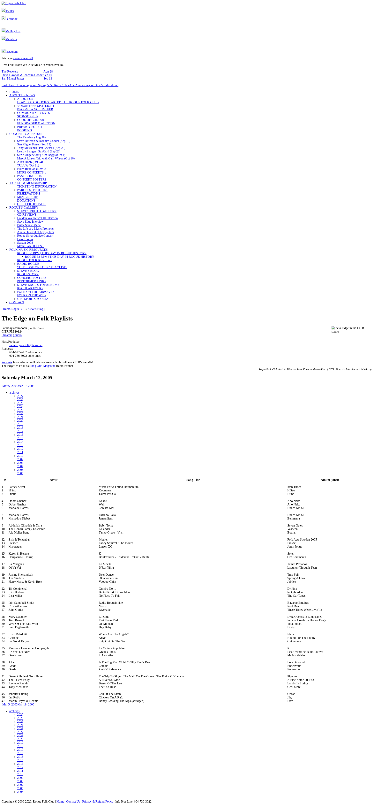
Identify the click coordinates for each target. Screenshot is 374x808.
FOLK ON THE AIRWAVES (35, 291)
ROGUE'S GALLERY (23, 207)
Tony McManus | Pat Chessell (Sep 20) (41, 148)
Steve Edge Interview (30, 221)
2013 (20, 445)
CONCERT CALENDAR (25, 133)
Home (60, 801)
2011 (20, 452)
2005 (20, 473)
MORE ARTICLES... (30, 246)
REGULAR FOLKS (30, 288)
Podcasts (7, 362)
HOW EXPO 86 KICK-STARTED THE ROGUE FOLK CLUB (58, 102)
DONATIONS (26, 200)
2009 (20, 459)
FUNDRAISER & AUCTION (36, 123)
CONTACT (16, 302)
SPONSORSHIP (27, 116)
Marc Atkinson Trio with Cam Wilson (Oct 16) (46, 158)
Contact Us (73, 801)
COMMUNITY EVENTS (33, 112)
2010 (20, 455)
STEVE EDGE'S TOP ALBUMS (38, 284)
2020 (20, 420)
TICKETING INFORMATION (37, 186)
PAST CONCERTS (29, 176)
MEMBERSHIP (27, 197)
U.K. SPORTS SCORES (33, 298)
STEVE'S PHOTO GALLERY (36, 211)
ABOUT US (25, 98)
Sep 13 (47, 78)
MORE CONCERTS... (31, 172)
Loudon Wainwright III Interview (37, 218)
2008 (20, 462)
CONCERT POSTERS (31, 179)
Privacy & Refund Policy (97, 801)
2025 (20, 403)
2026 (20, 399)
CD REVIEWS (26, 214)
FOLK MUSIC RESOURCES (28, 249)
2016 (20, 434)
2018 (20, 427)
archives (14, 392)
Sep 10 (47, 75)
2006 (20, 469)
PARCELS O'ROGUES (32, 190)
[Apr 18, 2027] (34, 386)
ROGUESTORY (28, 274)
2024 (20, 406)
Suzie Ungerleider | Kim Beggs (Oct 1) (41, 155)
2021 (20, 417)
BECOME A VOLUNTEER (35, 109)
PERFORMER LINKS (31, 281)
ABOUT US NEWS (22, 95)
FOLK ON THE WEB (31, 295)
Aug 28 (48, 71)
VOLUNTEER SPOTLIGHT (36, 105)
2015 (20, 438)
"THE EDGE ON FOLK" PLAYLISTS (42, 267)
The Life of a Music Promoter (35, 228)
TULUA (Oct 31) (28, 165)
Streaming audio (12, 335)
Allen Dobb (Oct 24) (30, 162)
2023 (20, 410)
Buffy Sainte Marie (29, 225)
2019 (20, 424)
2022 (20, 413)
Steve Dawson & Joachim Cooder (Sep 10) (43, 140)
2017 (20, 431)
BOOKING (24, 130)
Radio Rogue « (12, 309)
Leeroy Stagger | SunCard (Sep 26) (38, 151)
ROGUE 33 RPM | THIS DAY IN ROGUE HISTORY (51, 253)
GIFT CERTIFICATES (31, 204)
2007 (20, 466)
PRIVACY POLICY (30, 126)
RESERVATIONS (28, 193)
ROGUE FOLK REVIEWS (34, 260)
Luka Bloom (25, 239)
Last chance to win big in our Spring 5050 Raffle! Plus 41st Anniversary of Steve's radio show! (60, 85)
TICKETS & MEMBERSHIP (28, 183)
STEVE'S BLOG (28, 270)
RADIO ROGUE (28, 263)
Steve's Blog (35, 309)
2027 (20, 396)
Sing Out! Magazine (42, 365)
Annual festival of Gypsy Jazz (35, 232)
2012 (20, 448)
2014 (20, 441)
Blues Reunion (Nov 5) (31, 169)
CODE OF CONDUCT (32, 119)
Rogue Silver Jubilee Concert (35, 235)
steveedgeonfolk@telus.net (25, 345)
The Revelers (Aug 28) (31, 137)
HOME (14, 91)
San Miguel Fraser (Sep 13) (34, 144)
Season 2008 (25, 242)
